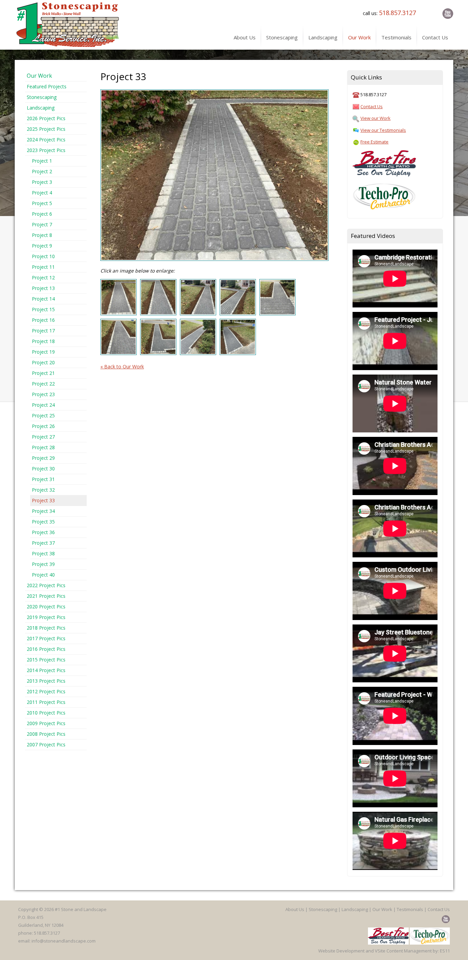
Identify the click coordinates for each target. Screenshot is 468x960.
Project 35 (43, 521)
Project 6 (42, 214)
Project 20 (43, 362)
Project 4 (42, 192)
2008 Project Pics (46, 734)
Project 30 (43, 468)
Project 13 (43, 288)
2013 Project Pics (46, 681)
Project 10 (43, 256)
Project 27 (43, 436)
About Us (294, 909)
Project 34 (43, 511)
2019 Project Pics (46, 617)
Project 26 (43, 426)
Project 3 (42, 182)
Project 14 (43, 298)
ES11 (445, 951)
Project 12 (43, 277)
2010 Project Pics (46, 712)
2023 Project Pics (46, 150)
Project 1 (42, 160)
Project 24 (43, 405)
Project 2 (42, 171)
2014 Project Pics (46, 670)
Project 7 (42, 224)
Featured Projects (46, 86)
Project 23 (43, 394)
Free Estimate (374, 142)
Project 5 (42, 203)
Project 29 (43, 458)
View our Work (375, 118)
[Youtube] (446, 13)
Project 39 (43, 564)
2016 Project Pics (46, 649)
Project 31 (43, 479)
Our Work (39, 75)
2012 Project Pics (46, 691)
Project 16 (43, 320)
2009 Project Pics (46, 723)
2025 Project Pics (46, 129)
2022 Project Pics (46, 585)
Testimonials (410, 909)
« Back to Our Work (122, 366)
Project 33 (43, 500)
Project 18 (43, 341)
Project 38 (43, 553)
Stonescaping (42, 97)
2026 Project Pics (46, 118)
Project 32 (43, 490)
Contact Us (371, 106)
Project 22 (43, 383)
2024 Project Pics (46, 139)
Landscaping (40, 107)
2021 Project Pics (46, 596)
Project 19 (43, 352)
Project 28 (43, 447)
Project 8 (42, 235)
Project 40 (43, 574)
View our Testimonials (383, 130)
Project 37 (43, 543)
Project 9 (42, 245)
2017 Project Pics (46, 638)
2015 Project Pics (46, 659)
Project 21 (43, 373)
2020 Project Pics (46, 606)
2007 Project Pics (46, 744)
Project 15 (43, 309)
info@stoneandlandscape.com (64, 941)
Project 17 (43, 330)
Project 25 (43, 415)
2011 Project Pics (46, 702)
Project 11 (43, 267)
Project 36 (43, 532)
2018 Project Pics (46, 627)
